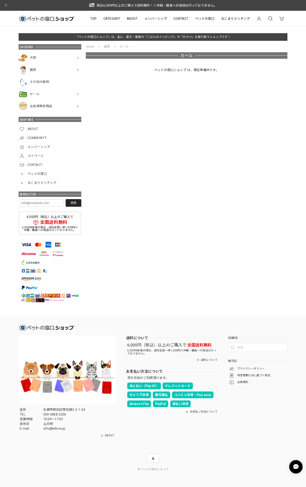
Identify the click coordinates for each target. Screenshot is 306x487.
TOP (93, 18)
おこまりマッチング (235, 18)
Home (90, 46)
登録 (73, 202)
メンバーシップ (155, 18)
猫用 (33, 70)
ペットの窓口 (204, 18)
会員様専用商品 (41, 106)
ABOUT (132, 18)
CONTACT (181, 18)
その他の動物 (39, 82)
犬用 (33, 57)
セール (34, 94)
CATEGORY (111, 18)
